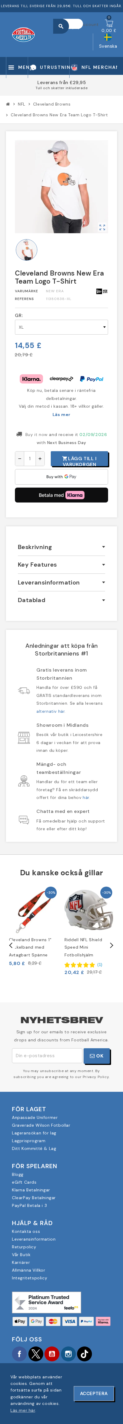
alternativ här (50, 711)
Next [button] (111, 945)
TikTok (84, 1353)
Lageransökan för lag (34, 1133)
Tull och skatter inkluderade (61, 88)
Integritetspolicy (29, 1278)
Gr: (19, 315)
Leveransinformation (34, 1239)
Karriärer (21, 1262)
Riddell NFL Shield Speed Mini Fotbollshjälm (83, 947)
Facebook (19, 1353)
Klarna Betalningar (31, 1190)
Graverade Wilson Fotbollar (41, 1125)
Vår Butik (21, 1254)
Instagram (68, 1353)
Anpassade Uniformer (35, 1117)
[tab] (61, 547)
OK (99, 1056)
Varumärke (26, 291)
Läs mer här (22, 1410)
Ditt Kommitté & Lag (34, 1148)
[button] (83, 964)
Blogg (18, 1174)
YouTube (51, 1353)
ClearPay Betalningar (34, 1197)
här (86, 797)
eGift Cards (24, 1182)
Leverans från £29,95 (61, 83)
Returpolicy (24, 1247)
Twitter (35, 1353)
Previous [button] (11, 945)
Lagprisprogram (28, 1140)
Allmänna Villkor (28, 1270)
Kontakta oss (26, 1231)
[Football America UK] (23, 34)
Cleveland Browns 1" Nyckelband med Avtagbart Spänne (30, 947)
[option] (33, 926)
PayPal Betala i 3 (29, 1205)
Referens (24, 298)
